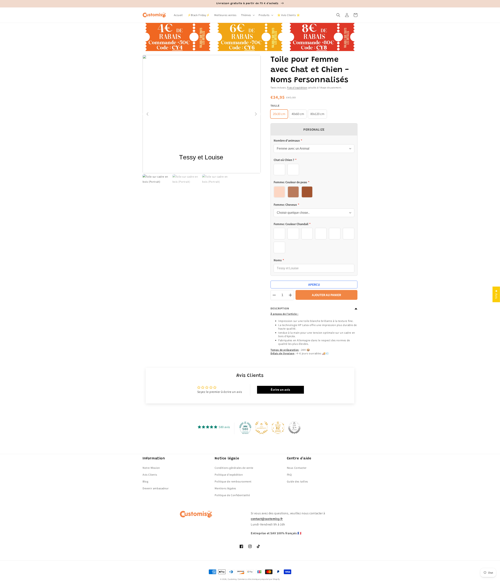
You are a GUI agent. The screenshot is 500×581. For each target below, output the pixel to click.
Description (280, 308)
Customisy (232, 579)
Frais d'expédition (297, 87)
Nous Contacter (297, 468)
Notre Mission (151, 468)
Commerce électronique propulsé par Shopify (259, 579)
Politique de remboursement (233, 481)
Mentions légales (225, 488)
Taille (275, 105)
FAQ (289, 474)
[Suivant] (256, 114)
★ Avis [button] (496, 294)
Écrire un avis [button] (280, 390)
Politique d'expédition (229, 474)
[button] (247, 15)
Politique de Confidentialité (232, 495)
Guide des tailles (297, 481)
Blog (145, 481)
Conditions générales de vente (234, 468)
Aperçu (314, 284)
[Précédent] (147, 114)
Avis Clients (150, 474)
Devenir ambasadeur (156, 488)
